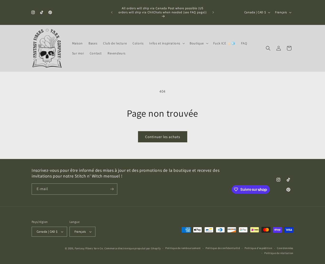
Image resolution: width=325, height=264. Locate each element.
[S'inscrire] (112, 189)
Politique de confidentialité (223, 248)
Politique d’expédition (258, 248)
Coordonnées (285, 248)
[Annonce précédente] (112, 12)
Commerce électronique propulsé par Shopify (132, 248)
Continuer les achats (162, 136)
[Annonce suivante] (213, 12)
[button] (166, 43)
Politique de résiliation (278, 253)
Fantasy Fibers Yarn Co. (89, 248)
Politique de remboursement (183, 248)
